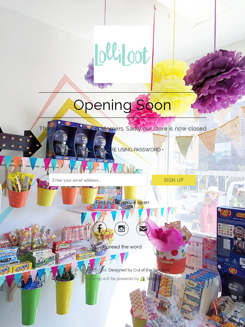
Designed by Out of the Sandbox (139, 270)
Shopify (154, 278)
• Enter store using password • (123, 150)
